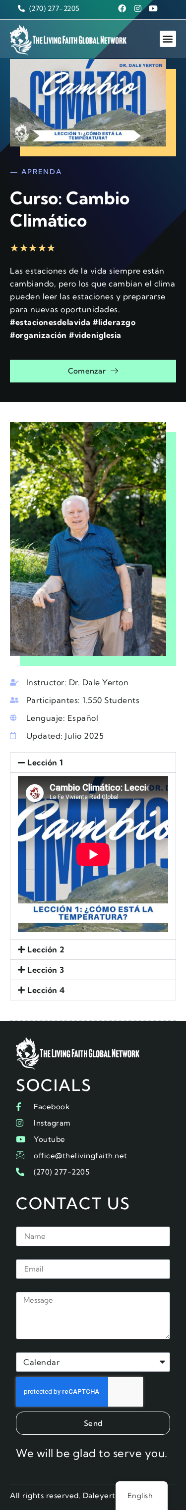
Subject (31, 1348)
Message (33, 1288)
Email (27, 1255)
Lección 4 (46, 990)
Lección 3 (45, 970)
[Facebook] (122, 8)
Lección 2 (46, 949)
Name (28, 1223)
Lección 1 (45, 762)
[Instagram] (138, 8)
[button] (168, 39)
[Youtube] (153, 8)
